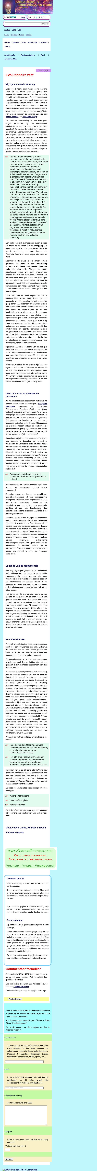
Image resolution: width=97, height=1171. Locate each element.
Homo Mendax (12, 117)
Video (24, 42)
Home (6, 35)
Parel (43, 55)
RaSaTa (28, 35)
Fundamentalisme (28, 55)
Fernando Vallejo (29, 117)
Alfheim (7, 46)
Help (19, 30)
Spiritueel (16, 42)
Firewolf (7, 42)
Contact (7, 30)
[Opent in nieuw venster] (26, 858)
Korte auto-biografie (14, 832)
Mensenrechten (11, 59)
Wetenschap (32, 42)
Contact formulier (21, 987)
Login (14, 30)
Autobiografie (9, 55)
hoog (22, 17)
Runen (21, 35)
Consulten (43, 42)
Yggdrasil (14, 35)
